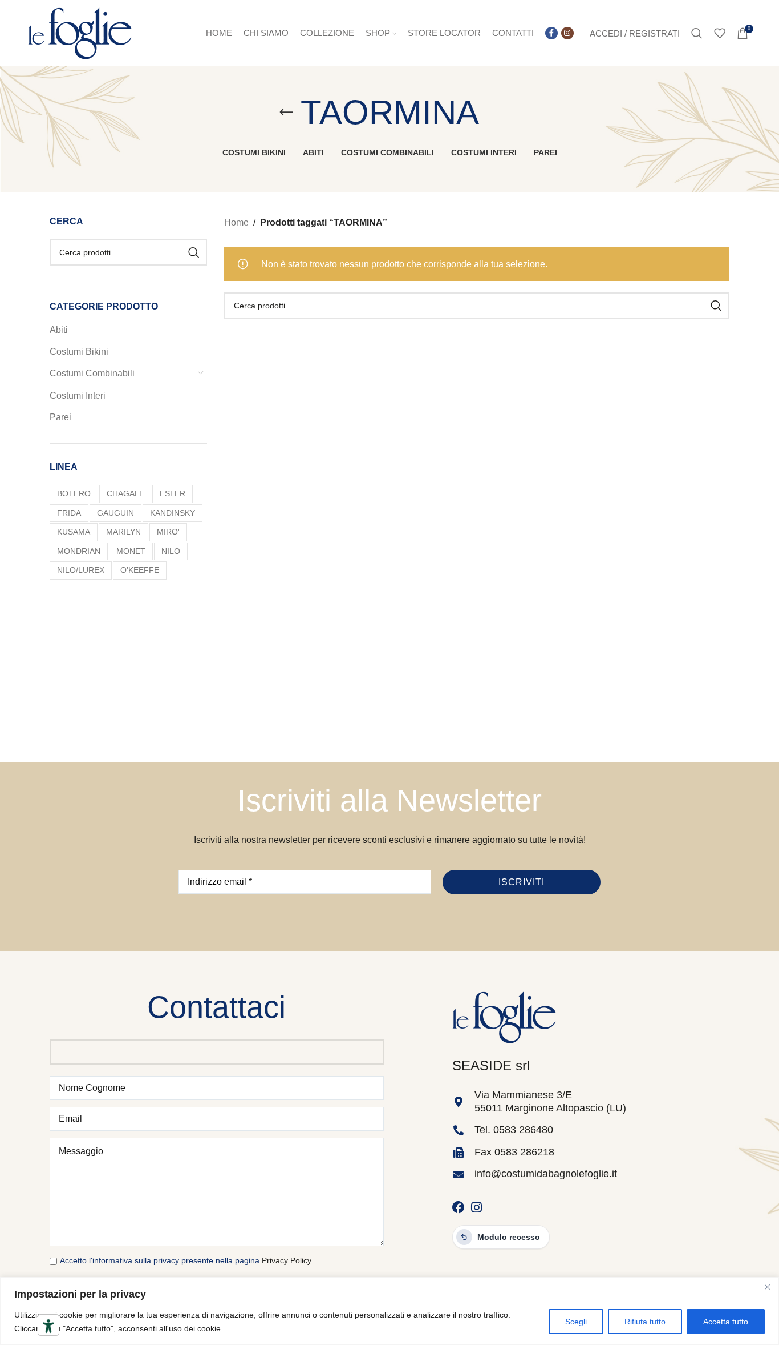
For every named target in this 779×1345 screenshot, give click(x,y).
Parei (60, 417)
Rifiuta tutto (645, 1321)
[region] (389, 1311)
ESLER (172, 493)
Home (236, 222)
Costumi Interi (78, 395)
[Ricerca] (696, 33)
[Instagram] (476, 1207)
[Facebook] (458, 1207)
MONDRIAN (78, 551)
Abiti (59, 330)
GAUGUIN (115, 512)
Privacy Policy (286, 1260)
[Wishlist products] (719, 33)
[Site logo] (80, 32)
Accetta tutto (725, 1321)
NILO (170, 551)
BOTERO (74, 493)
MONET (130, 551)
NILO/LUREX (80, 570)
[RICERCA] (194, 252)
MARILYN (123, 531)
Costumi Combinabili (92, 373)
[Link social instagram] (567, 33)
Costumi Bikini (79, 351)
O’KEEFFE (139, 570)
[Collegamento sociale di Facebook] (551, 33)
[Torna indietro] (286, 112)
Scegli (576, 1321)
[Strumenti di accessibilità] (48, 1326)
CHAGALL (125, 493)
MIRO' (168, 531)
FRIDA (69, 512)
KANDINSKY (172, 512)
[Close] (767, 1287)
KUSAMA (73, 531)
